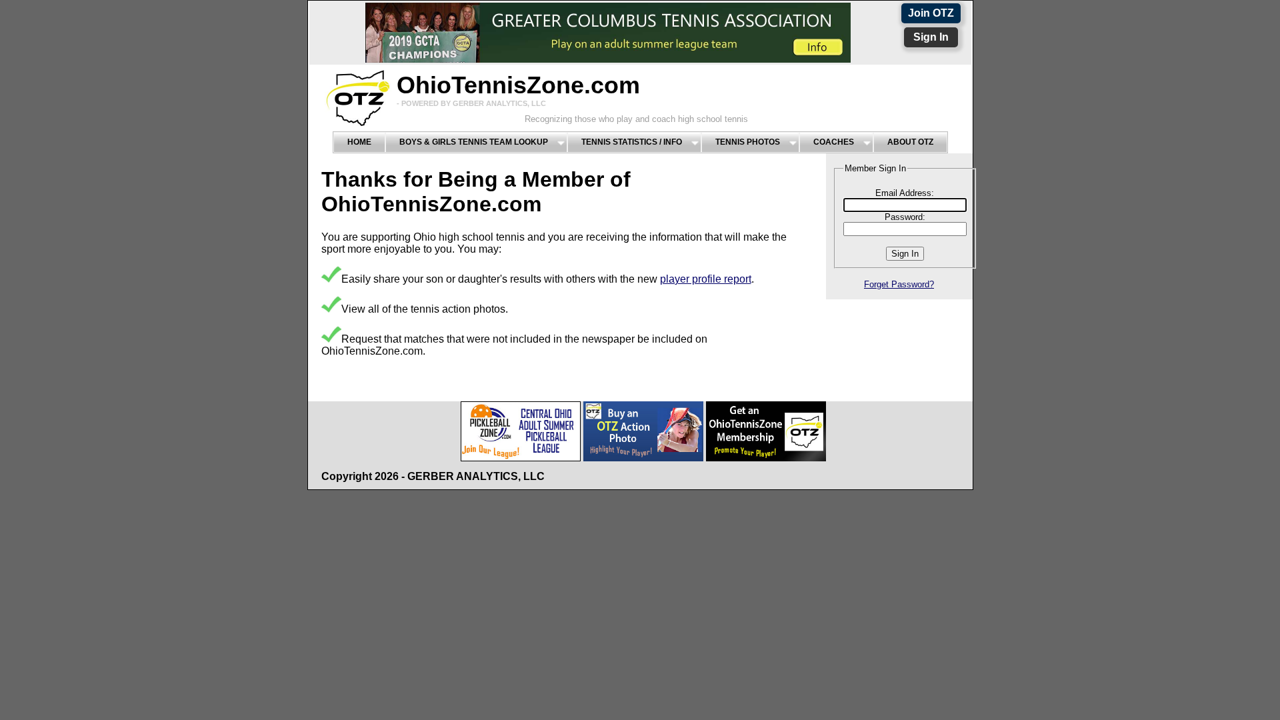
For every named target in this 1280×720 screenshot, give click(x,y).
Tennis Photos (747, 142)
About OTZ (910, 142)
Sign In (931, 37)
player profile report (705, 279)
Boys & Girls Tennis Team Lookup (473, 142)
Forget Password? (899, 284)
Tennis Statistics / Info (631, 142)
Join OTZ (931, 13)
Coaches (833, 142)
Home (359, 142)
